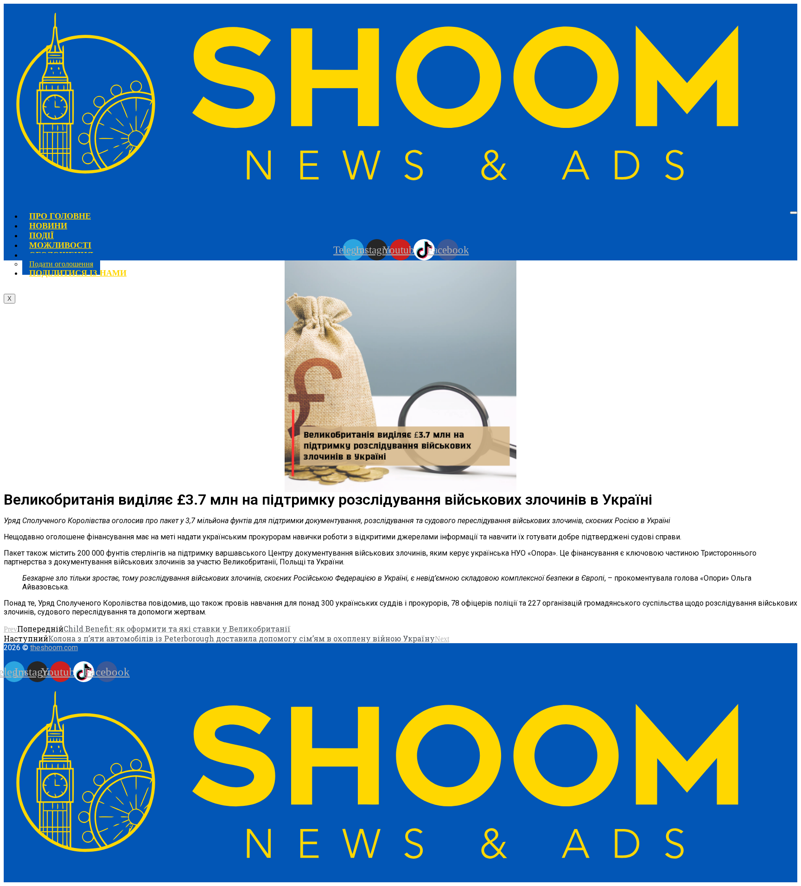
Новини (48, 225)
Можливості (60, 245)
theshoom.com (54, 647)
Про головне (60, 216)
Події (41, 235)
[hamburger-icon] (793, 212)
